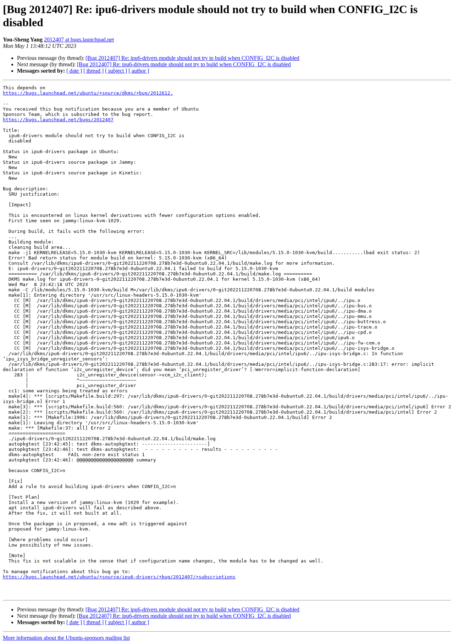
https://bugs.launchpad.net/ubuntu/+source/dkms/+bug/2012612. (88, 93)
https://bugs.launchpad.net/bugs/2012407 (58, 119)
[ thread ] (93, 71)
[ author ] (138, 71)
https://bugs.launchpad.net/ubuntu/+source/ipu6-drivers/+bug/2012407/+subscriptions (119, 576)
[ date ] (74, 71)
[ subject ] (116, 71)
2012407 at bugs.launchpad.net (79, 40)
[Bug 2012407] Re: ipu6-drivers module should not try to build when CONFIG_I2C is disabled (192, 58)
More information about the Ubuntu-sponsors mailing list (66, 638)
